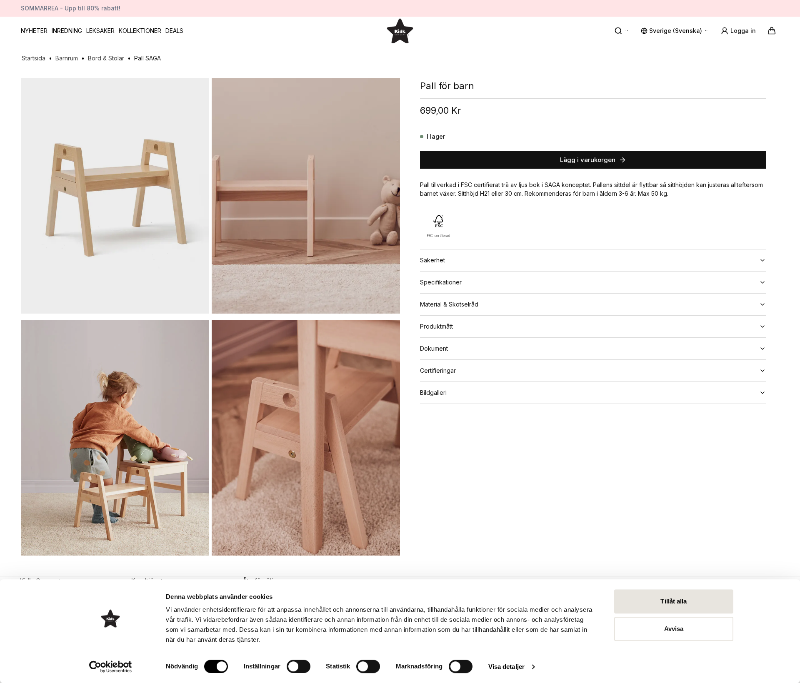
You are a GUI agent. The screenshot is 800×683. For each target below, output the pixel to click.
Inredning (67, 30)
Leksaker (100, 30)
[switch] (298, 666)
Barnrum (66, 58)
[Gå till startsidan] (400, 30)
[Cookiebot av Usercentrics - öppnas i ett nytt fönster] (110, 667)
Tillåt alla (673, 601)
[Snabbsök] (621, 30)
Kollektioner (140, 30)
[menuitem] (34, 31)
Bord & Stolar (106, 58)
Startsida (33, 58)
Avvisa (674, 628)
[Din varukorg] (771, 30)
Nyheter (34, 30)
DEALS (174, 30)
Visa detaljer (506, 666)
